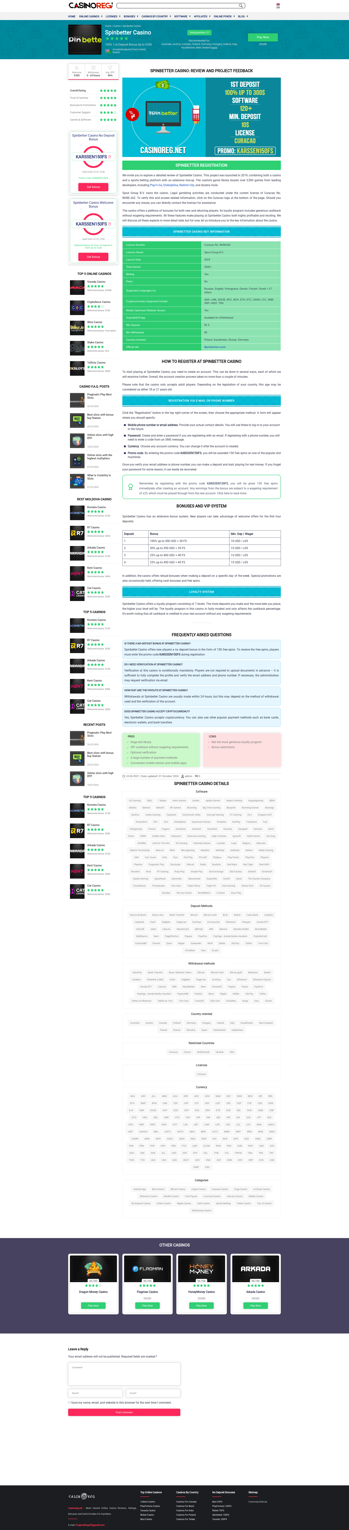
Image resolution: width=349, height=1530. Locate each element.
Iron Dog (270, 836)
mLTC (215, 1131)
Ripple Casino (184, 1203)
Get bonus (93, 187)
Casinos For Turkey (185, 1519)
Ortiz (164, 857)
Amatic (196, 800)
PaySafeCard (260, 936)
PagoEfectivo (171, 936)
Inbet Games (253, 836)
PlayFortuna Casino (150, 1506)
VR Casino (265, 885)
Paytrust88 (140, 943)
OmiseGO (217, 986)
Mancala (260, 843)
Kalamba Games (201, 843)
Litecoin (166, 929)
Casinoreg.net (75, 1508)
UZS (197, 1160)
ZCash (268, 1000)
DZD (175, 1110)
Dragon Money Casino (93, 1292)
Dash (153, 922)
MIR (211, 929)
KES (269, 1117)
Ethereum (231, 922)
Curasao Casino (220, 1189)
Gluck (131, 836)
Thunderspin (158, 885)
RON (218, 1145)
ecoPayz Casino (261, 1189)
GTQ (134, 1117)
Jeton (153, 929)
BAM (218, 1096)
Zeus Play (236, 892)
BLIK (225, 915)
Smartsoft (267, 871)
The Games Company (259, 878)
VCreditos (190, 950)
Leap (233, 843)
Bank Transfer (177, 915)
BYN (154, 1103)
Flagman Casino (147, 1292)
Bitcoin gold (236, 972)
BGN (239, 1096)
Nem (156, 936)
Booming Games (250, 807)
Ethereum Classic (262, 979)
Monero (223, 929)
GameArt (196, 829)
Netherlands (203, 1052)
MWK (272, 1131)
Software (180, 16)
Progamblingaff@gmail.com (90, 1525)
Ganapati (242, 829)
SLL (164, 1153)
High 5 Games (219, 836)
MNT (238, 1131)
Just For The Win (161, 843)
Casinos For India (185, 1510)
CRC (228, 1103)
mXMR (134, 1138)
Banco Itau (157, 915)
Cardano (268, 915)
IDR (198, 1117)
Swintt (226, 878)
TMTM (238, 1153)
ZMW (196, 1167)
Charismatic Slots (191, 814)
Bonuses (129, 16)
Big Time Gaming (211, 807)
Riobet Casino (147, 1515)
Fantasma (251, 821)
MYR (158, 1138)
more (214, 47)
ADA (132, 1096)
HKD (145, 1117)
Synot (239, 878)
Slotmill (252, 871)
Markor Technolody (140, 850)
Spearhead (159, 878)
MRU (249, 1131)
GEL (239, 1110)
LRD (228, 1124)
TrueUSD (199, 1000)
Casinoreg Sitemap (257, 1501)
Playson (264, 857)
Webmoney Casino (201, 1210)
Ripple (181, 943)
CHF (186, 1103)
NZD (246, 1138)
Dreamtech (141, 821)
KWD (164, 1124)
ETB (218, 1110)
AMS (164, 1096)
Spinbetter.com (215, 346)
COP (218, 1103)
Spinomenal (194, 878)
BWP (143, 1103)
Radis (203, 864)
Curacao (173, 1052)
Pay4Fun (202, 936)
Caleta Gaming (152, 814)
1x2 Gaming (135, 800)
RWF (250, 1145)
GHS (249, 1110)
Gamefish (212, 829)
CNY (207, 1103)
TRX (261, 1153)
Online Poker (223, 16)
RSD (229, 1145)
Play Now (263, 37)
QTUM (206, 1145)
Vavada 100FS (219, 1519)
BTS (132, 1103)
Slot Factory (236, 871)
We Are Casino (184, 892)
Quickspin (175, 864)
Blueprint (231, 807)
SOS (174, 1153)
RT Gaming (162, 871)
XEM (229, 1160)
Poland (163, 1030)
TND (250, 1153)
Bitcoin (194, 915)
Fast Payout (191, 1196)
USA (232, 1052)
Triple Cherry (193, 885)
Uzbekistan (237, 1030)
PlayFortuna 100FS (221, 1506)
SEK (142, 1153)
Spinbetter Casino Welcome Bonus (93, 204)
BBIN (272, 800)
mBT (130, 1131)
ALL (154, 1096)
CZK (260, 1103)
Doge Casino (240, 1189)
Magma (246, 843)
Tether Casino (244, 1203)
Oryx (175, 857)
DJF (131, 1110)
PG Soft (203, 857)
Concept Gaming (215, 814)
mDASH (143, 1131)
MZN (181, 1138)
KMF (141, 1124)
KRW (152, 1124)
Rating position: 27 (199, 32)
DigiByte (166, 922)
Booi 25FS (217, 1501)
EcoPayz (196, 922)
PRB (173, 1145)
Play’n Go (156, 185)
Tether (248, 943)
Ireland (227, 44)
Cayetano (171, 814)
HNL (155, 1117)
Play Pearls (233, 857)
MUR (260, 1131)
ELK (166, 821)
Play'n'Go (249, 857)
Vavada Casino (147, 1510)
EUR (228, 1110)
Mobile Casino (256, 1196)
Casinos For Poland (186, 1515)
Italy (234, 44)
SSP (184, 1153)
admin (188, 776)
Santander (196, 943)
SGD (153, 1153)
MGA (172, 850)
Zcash (215, 950)
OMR (269, 1138)
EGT (155, 821)
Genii (271, 829)
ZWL (207, 1167)
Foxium (152, 829)
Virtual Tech (247, 885)
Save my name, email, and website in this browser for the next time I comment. (121, 1402)
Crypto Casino (198, 1189)
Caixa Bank (252, 915)
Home (71, 16)
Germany (206, 44)
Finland (196, 44)
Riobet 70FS (218, 1510)
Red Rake (232, 864)
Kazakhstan (188, 47)
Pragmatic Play (156, 864)
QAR (194, 1145)
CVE (249, 1103)
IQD (218, 1117)
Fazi (265, 821)
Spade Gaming (140, 878)
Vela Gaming (228, 885)
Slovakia (190, 1030)
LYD (248, 1124)
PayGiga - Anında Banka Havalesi (230, 936)
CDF (175, 1103)
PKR (163, 1145)
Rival (148, 871)
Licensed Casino (211, 1196)
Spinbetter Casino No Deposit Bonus (93, 137)
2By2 (149, 800)
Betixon (146, 807)
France (187, 1052)
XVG (261, 1160)
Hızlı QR (140, 929)
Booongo (269, 807)
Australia (166, 44)
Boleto (237, 915)
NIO (214, 1138)
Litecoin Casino (234, 1196)
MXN (147, 1138)
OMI (136, 857)
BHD (250, 1096)
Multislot (234, 850)
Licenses (111, 16)
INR (208, 1117)
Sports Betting (223, 1203)
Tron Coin (263, 943)
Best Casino (158, 1189)
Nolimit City (186, 185)
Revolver (135, 871)
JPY (259, 1117)
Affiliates (200, 16)
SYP (195, 1153)
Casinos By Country (155, 16)
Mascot (160, 850)
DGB (270, 1103)
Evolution (221, 821)
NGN (203, 1138)
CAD (165, 1103)
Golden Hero (158, 836)
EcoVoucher (213, 922)
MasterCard (183, 929)
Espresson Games (201, 821)
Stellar (222, 943)
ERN (207, 1110)
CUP (239, 1103)
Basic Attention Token (180, 972)
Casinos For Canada (186, 1501)
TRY (271, 1153)
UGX (164, 1160)
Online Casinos (89, 16)
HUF (188, 1117)
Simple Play (197, 871)
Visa (203, 950)
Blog (241, 16)
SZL (206, 1153)
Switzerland (219, 1030)
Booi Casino (146, 1519)
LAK (185, 1124)
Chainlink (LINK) (155, 979)
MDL (156, 1131)
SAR (261, 1145)
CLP (196, 1103)
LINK (206, 1124)
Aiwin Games (179, 800)
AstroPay (137, 972)
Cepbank (139, 922)
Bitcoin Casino (178, 1189)
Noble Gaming (266, 850)
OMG (257, 1138)
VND (208, 1160)
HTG (177, 1117)
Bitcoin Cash (210, 915)
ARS (186, 1096)
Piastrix (156, 943)
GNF (271, 1110)
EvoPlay (236, 821)
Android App (139, 1189)
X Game (220, 892)
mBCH (271, 1124)
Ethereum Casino (148, 1196)
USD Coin (215, 1000)
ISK (238, 1117)
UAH (153, 1160)
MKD (203, 1131)
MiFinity (199, 929)
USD (174, 1160)
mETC (168, 1131)
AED (143, 1096)
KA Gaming (181, 843)
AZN (207, 1096)
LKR (217, 1124)
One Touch (150, 857)
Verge (245, 1000)
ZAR (272, 1160)
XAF (219, 1160)
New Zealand (203, 47)
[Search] (241, 5)
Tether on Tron (165, 1000)
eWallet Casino (171, 1196)
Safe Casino (203, 1203)
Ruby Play (179, 871)
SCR (272, 1145)
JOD (248, 1117)
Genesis (258, 829)
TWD (131, 1160)
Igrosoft (236, 836)
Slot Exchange (216, 871)
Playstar (138, 864)
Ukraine (220, 1052)
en (278, 7)
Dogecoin (181, 922)
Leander (221, 843)
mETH (180, 1131)
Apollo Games (213, 800)
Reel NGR (264, 864)
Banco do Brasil (138, 915)
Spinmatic (177, 878)
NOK (225, 1138)
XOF (240, 1160)
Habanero (176, 836)
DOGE (153, 1110)
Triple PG (211, 885)
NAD (192, 1138)
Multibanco (142, 936)
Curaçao (201, 1074)
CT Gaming (235, 814)
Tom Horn (176, 885)
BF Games (175, 807)
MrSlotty (220, 850)
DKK (141, 1110)
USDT (186, 1160)
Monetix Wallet (241, 929)
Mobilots (205, 850)
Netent (249, 850)
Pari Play (188, 857)
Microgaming (187, 850)
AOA (175, 1096)
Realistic (216, 864)
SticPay (235, 943)
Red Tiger (248, 864)
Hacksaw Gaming (196, 836)
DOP (165, 1110)
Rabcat (190, 864)
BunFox (135, 814)
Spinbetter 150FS (220, 1515)
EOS (197, 1110)
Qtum (169, 943)
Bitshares (253, 972)
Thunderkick (139, 885)
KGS (131, 1124)
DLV (250, 814)
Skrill (209, 943)
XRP (250, 1160)
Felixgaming (136, 829)
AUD (196, 1096)
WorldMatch (204, 892)
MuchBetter (261, 929)
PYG (184, 1145)
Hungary (217, 44)
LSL (238, 1124)
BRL (270, 1096)
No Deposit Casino (141, 1203)
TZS (142, 1160)
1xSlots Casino (147, 1501)
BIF (260, 1096)
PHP (152, 1145)
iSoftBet (142, 843)
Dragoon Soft (265, 814)
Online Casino (164, 1203)
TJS (226, 1153)
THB (216, 1153)
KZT (175, 1124)
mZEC (170, 1138)
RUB (240, 1145)
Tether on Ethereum (141, 1000)
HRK (166, 1117)
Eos (229, 979)
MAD (259, 1124)
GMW (143, 836)
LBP (196, 1124)
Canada (186, 44)
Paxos (245, 986)
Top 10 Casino (264, 1203)
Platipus (217, 857)
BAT (229, 1096)
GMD (260, 1110)
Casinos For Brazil (185, 1506)
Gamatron (181, 829)
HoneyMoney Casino (201, 1292)
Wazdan (166, 892)
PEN (141, 1145)
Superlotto (211, 878)
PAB (131, 1145)
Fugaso (165, 829)
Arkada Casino (255, 1292)
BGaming (191, 807)
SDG (131, 1153)
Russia (176, 1030)
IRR (228, 1117)
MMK (227, 1131)
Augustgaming (255, 800)
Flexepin (246, 922)
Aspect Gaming (234, 800)
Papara (188, 936)
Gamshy (227, 829)
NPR (236, 1138)
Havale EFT (262, 922)
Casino (117, 26)
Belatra (132, 807)
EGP (186, 1110)
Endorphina (170, 185)
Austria (177, 44)
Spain (204, 1030)
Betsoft (160, 807)
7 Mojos (162, 800)
